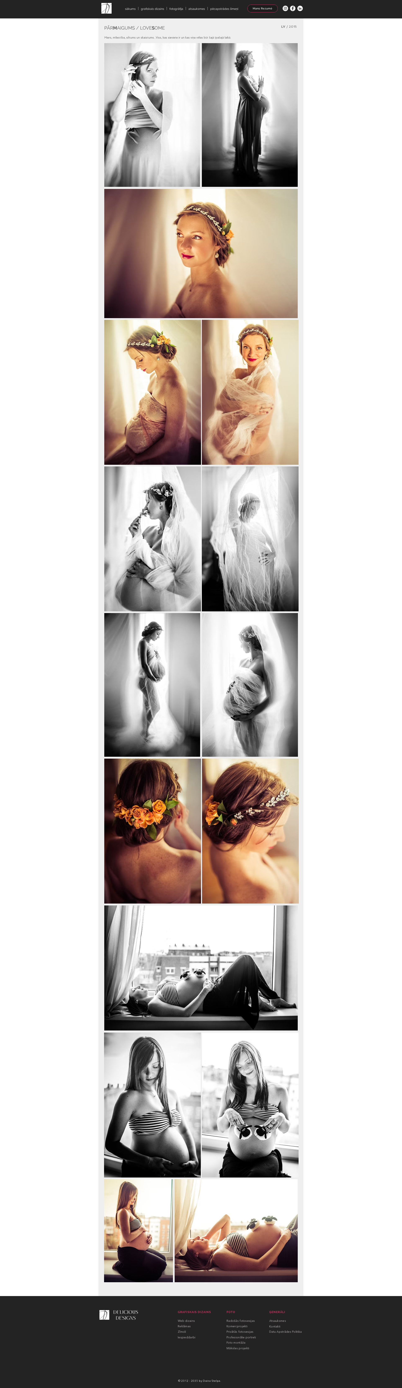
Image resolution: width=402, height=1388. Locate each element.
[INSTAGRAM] (285, 8)
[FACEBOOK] (292, 8)
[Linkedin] (300, 8)
